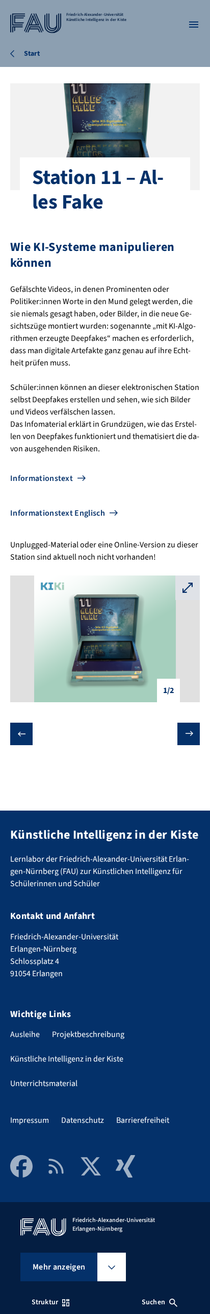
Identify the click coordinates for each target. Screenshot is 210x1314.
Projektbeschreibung (88, 1034)
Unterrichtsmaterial (43, 1083)
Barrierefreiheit (142, 1120)
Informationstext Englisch (57, 513)
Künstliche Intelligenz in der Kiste (66, 1059)
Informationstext (41, 478)
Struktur (45, 1302)
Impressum (29, 1120)
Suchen (153, 1302)
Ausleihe (25, 1034)
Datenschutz (82, 1120)
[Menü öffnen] (193, 24)
